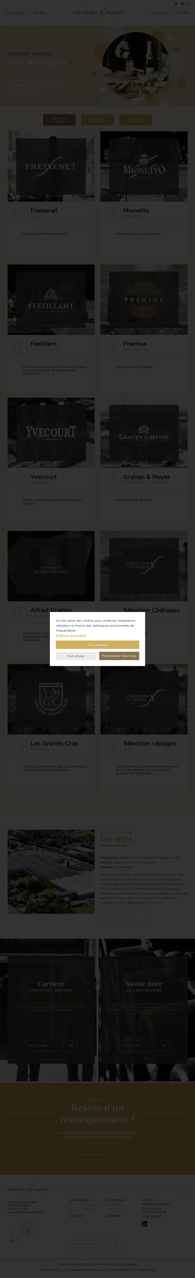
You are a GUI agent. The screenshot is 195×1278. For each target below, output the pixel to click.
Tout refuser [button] (76, 656)
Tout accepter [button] (97, 644)
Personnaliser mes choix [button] (119, 655)
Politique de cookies (71, 635)
